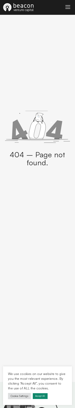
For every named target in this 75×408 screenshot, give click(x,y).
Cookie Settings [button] (19, 396)
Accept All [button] (40, 396)
